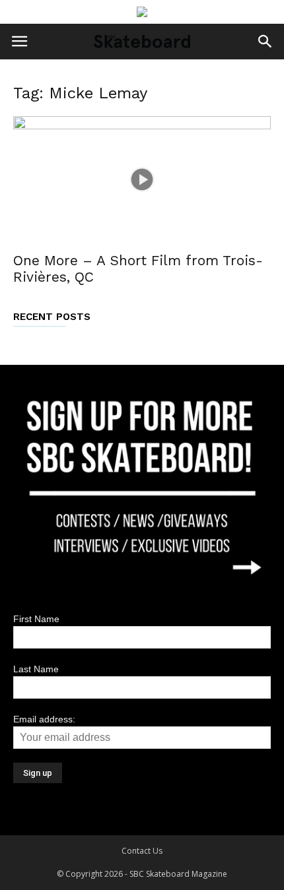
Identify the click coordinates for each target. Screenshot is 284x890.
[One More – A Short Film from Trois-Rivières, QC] (142, 179)
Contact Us (142, 850)
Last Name (36, 669)
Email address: (44, 719)
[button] (265, 41)
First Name (36, 619)
